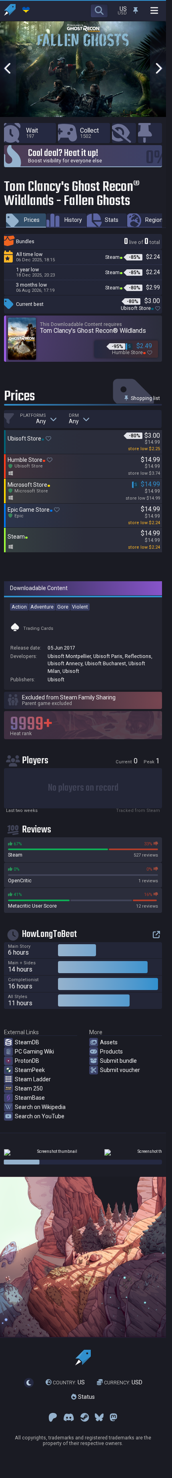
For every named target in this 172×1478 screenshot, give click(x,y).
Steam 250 (29, 1088)
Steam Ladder (33, 1079)
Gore (62, 607)
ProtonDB (27, 1061)
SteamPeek (30, 1070)
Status (85, 1397)
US (69, 1382)
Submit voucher (120, 1070)
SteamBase (30, 1098)
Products (111, 1051)
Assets (109, 1042)
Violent (80, 607)
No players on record (83, 788)
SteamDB (27, 1042)
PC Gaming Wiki (34, 1051)
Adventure (42, 607)
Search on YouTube (39, 1116)
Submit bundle (118, 1061)
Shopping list (145, 398)
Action (19, 607)
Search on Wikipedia (40, 1107)
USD (123, 1382)
